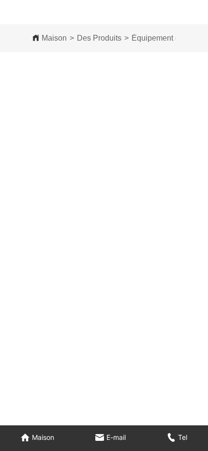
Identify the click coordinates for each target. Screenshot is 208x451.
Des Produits (99, 38)
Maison (54, 38)
